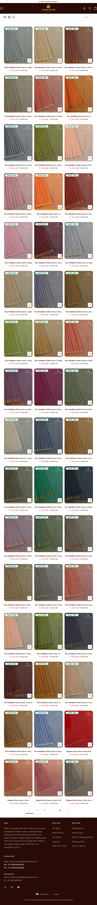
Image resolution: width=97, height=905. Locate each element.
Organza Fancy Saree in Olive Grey (79, 800)
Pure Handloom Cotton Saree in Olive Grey (78, 409)
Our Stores (56, 837)
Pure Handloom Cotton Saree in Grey (18, 116)
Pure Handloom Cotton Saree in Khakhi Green (18, 605)
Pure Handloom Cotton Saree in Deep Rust (78, 214)
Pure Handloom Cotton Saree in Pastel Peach (78, 165)
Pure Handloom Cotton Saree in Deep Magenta (48, 409)
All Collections (78, 828)
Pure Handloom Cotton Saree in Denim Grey (48, 312)
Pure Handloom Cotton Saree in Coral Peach (78, 605)
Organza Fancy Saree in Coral (18, 800)
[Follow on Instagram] (12, 887)
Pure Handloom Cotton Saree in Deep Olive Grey (18, 507)
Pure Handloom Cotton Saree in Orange (78, 116)
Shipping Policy (78, 841)
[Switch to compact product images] (13, 17)
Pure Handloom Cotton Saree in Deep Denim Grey (48, 458)
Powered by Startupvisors (65, 900)
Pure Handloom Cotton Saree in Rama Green (48, 507)
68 (60, 810)
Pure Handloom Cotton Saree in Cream (48, 67)
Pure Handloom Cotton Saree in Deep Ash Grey (78, 654)
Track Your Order (59, 846)
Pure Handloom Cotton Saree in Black (78, 507)
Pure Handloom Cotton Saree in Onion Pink (18, 409)
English (56, 894)
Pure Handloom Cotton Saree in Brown (79, 67)
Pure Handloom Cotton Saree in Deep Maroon (48, 263)
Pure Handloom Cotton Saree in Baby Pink (18, 263)
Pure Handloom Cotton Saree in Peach (48, 116)
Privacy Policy (77, 832)
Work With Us (58, 832)
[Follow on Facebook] (5, 887)
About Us (56, 841)
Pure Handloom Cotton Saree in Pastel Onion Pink (18, 214)
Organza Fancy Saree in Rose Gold (48, 800)
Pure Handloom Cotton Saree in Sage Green (48, 556)
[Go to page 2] (67, 810)
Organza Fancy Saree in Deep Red (78, 751)
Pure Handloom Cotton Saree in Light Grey (18, 67)
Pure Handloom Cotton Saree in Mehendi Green (48, 654)
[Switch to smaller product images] (9, 17)
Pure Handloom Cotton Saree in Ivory (78, 702)
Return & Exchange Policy (82, 837)
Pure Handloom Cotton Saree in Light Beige (18, 312)
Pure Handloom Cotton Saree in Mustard (48, 702)
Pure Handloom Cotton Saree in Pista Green (18, 360)
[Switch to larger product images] (5, 17)
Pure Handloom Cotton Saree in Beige (48, 360)
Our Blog (56, 828)
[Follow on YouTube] (18, 887)
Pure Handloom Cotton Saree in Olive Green (48, 165)
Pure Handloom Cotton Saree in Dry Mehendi (79, 312)
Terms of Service (79, 846)
